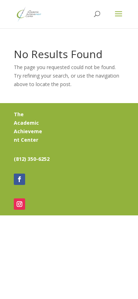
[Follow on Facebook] (19, 179)
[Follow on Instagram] (19, 204)
